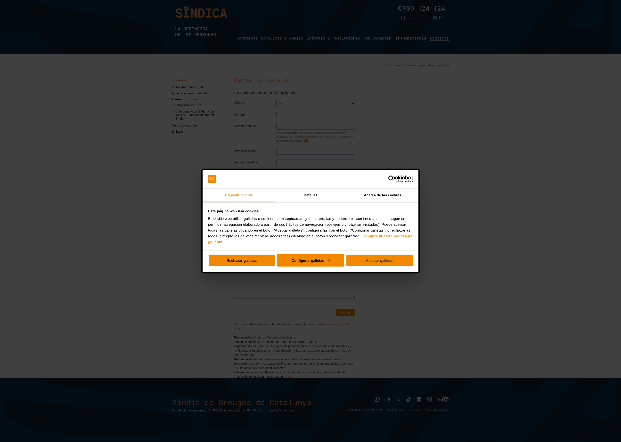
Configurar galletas (308, 260)
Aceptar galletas (379, 260)
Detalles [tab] (311, 195)
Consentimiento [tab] (238, 195)
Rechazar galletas (242, 260)
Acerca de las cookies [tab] (382, 195)
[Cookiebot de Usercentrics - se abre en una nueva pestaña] (392, 179)
